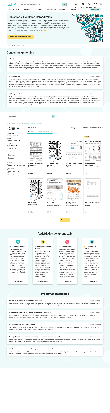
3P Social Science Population (71, 203)
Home (9, 46)
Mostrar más (65, 220)
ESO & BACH (25, 9)
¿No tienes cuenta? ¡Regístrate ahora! (20, 36)
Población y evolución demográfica (33, 123)
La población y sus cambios (52, 164)
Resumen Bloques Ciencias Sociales (74, 164)
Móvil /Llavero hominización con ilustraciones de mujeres (54, 203)
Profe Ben (87, 205)
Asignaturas (10, 133)
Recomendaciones (63, 9)
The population (32, 202)
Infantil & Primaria (13, 9)
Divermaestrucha (32, 166)
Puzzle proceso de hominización (90, 164)
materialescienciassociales (92, 166)
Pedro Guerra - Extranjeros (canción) (92, 203)
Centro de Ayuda (75, 9)
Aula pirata (69, 166)
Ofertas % (40, 9)
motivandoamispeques (72, 205)
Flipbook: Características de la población (35, 164)
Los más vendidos (51, 9)
